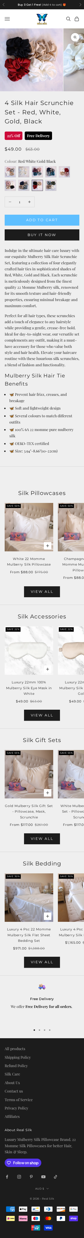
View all (42, 715)
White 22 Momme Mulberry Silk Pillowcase (29, 561)
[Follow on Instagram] (19, 1176)
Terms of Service (19, 1099)
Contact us (14, 1091)
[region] (42, 1002)
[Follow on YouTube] (43, 1176)
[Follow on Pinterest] (31, 1176)
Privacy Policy (16, 1108)
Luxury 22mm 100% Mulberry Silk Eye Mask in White (29, 688)
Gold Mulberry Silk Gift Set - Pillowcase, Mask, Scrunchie (29, 811)
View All (42, 591)
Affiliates (12, 1116)
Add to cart (42, 220)
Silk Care (12, 1074)
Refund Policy (16, 1065)
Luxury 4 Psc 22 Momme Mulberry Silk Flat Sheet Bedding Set (29, 935)
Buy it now (42, 235)
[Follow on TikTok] (55, 1176)
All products (15, 1048)
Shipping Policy (18, 1057)
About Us (12, 1082)
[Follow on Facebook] (7, 1176)
